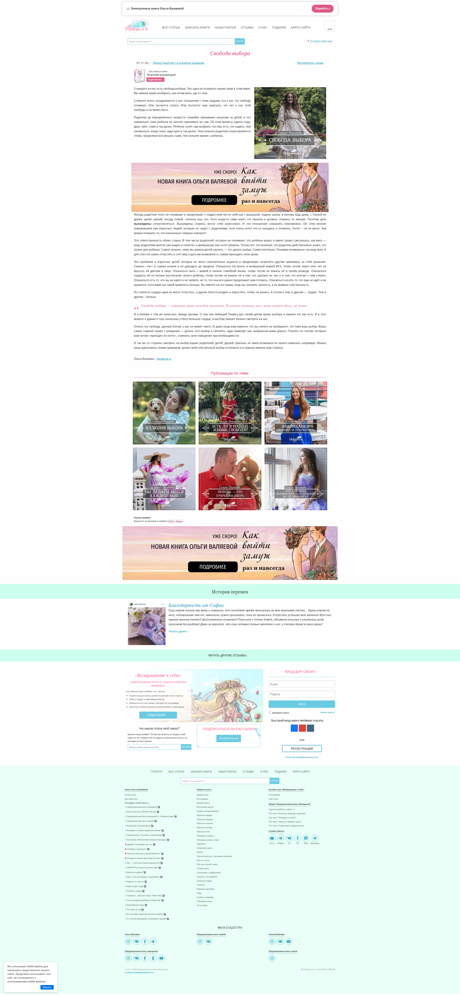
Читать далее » (179, 631)
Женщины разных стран (208, 840)
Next (335, 619)
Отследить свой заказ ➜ (137, 803)
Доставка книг (131, 799)
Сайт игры (273, 799)
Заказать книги (197, 27)
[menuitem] (158, 795)
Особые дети (203, 868)
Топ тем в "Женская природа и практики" (287, 813)
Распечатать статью (310, 63)
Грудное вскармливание (208, 811)
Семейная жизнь (204, 901)
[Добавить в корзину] (175, 817)
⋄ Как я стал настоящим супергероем (142, 877)
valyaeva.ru (164, 359)
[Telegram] (153, 942)
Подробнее (157, 715)
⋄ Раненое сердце (133, 891)
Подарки (279, 27)
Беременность (203, 803)
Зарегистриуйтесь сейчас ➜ (282, 809)
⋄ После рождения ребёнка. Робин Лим (143, 900)
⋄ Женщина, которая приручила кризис (143, 830)
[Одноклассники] (153, 958)
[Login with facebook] (294, 728)
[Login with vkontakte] (310, 728)
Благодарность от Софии (196, 605)
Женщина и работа (205, 836)
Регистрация (302, 748)
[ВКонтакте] (137, 942)
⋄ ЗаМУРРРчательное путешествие (141, 867)
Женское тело (203, 832)
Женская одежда (204, 815)
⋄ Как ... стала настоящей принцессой (142, 863)
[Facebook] (145, 942)
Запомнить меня (280, 712)
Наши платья (225, 27)
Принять (47, 987)
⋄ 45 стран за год (133, 909)
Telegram (280, 843)
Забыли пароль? (327, 712)
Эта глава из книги (161, 75)
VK (289, 843)
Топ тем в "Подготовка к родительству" (286, 826)
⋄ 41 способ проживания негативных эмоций (145, 919)
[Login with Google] (302, 728)
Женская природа (205, 819)
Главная (156, 771)
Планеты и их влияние (207, 877)
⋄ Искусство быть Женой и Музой (140, 812)
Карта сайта (300, 27)
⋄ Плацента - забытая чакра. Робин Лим (143, 895)
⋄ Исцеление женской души (137, 826)
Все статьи (171, 27)
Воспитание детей (205, 807)
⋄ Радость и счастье (134, 881)
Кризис (200, 852)
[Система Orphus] (175, 520)
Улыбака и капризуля (135, 849)
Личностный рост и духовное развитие (214, 856)
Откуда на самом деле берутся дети (142, 858)
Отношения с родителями (208, 873)
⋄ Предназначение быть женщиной (141, 807)
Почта (272, 843)
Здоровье (201, 844)
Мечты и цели (203, 860)
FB (297, 843)
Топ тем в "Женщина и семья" (282, 818)
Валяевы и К (136, 29)
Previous (125, 619)
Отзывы (247, 27)
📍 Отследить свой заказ (319, 40)
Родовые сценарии (205, 889)
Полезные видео (204, 881)
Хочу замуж (202, 905)
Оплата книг (130, 795)
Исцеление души (204, 848)
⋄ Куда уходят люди (134, 886)
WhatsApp (315, 843)
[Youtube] (162, 958)
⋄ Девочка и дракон (134, 872)
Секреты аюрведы (205, 897)
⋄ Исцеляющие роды (134, 905)
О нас (262, 27)
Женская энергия (205, 823)
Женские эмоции (204, 827)
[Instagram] (129, 942)
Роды (199, 893)
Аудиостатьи (202, 795)
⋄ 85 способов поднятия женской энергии (144, 914)
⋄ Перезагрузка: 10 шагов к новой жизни (143, 835)
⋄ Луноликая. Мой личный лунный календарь (145, 840)
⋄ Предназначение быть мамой (139, 821)
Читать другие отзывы (227, 655)
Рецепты (201, 885)
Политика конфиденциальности (302, 756)
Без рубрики (202, 799)
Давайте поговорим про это (138, 844)
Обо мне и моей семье (207, 864)
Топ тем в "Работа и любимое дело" (285, 822)
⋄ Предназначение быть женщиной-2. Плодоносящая (149, 816)
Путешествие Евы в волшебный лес (142, 853)
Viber (306, 843)
